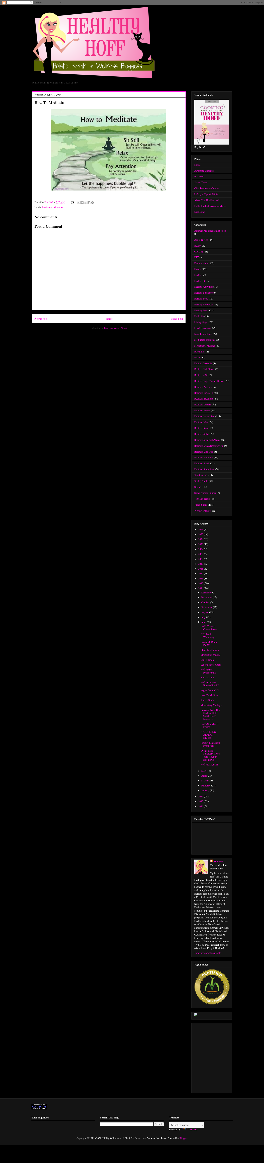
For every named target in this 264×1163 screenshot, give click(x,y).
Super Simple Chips (211, 664)
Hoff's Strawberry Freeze (210, 725)
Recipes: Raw (201, 428)
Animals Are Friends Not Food (210, 230)
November (207, 597)
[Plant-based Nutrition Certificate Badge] (195, 1015)
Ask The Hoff (201, 239)
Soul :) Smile (201, 481)
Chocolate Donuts (210, 650)
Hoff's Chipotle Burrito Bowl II (210, 684)
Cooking (198, 251)
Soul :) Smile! (208, 659)
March (205, 780)
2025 (201, 534)
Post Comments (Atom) (115, 327)
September (207, 607)
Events (197, 269)
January (205, 790)
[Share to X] (85, 202)
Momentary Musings (204, 345)
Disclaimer (199, 211)
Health (197, 275)
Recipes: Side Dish (203, 451)
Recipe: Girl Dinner (204, 369)
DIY (196, 257)
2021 (201, 554)
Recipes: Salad (201, 434)
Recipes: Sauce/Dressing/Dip (208, 445)
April (204, 775)
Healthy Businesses (204, 292)
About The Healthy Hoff (206, 200)
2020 (201, 559)
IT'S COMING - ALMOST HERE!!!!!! (209, 735)
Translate (192, 1129)
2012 (201, 801)
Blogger (183, 1138)
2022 (201, 549)
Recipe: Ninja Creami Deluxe (209, 381)
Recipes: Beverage (203, 392)
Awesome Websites (204, 170)
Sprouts (198, 487)
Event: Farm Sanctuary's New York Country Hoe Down (210, 755)
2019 (201, 563)
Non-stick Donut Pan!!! (209, 643)
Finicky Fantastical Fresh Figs (210, 744)
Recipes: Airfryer (203, 387)
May (204, 770)
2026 (201, 529)
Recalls (198, 357)
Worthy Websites (202, 510)
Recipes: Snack (202, 463)
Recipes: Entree (202, 410)
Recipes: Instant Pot (204, 416)
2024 (201, 539)
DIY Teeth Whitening (207, 635)
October (205, 602)
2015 (201, 583)
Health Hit (199, 281)
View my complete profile (207, 953)
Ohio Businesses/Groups (206, 188)
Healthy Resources (203, 304)
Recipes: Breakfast (203, 398)
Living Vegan (201, 322)
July (203, 617)
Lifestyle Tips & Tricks (206, 194)
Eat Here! (199, 176)
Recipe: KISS (201, 375)
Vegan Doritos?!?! (210, 690)
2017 (201, 573)
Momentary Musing (211, 654)
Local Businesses (202, 328)
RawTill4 (199, 351)
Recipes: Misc (201, 422)
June (204, 622)
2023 (201, 544)
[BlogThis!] (82, 202)
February (206, 785)
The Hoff (218, 861)
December (206, 592)
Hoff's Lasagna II (209, 764)
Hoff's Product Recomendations (210, 206)
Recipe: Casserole (203, 363)
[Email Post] (72, 202)
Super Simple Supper (205, 493)
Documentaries (201, 263)
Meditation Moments (52, 207)
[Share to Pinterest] (92, 202)
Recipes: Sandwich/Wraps (207, 440)
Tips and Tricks (202, 498)
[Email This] (79, 202)
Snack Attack (201, 475)
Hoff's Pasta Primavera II (208, 671)
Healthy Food (201, 298)
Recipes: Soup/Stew (204, 469)
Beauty (197, 245)
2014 (201, 588)
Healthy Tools (201, 310)
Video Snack (200, 504)
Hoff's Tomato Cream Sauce (209, 628)
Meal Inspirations (203, 334)
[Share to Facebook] (89, 202)
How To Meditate (209, 695)
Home (109, 318)
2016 (201, 578)
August (205, 612)
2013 (201, 796)
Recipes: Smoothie (203, 457)
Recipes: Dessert (202, 404)
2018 (201, 568)
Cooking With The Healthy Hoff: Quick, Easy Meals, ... (210, 714)
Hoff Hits (199, 316)
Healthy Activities (203, 286)
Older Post (177, 318)
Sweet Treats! (201, 182)
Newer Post (40, 318)
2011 (201, 806)
